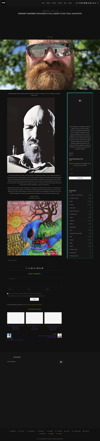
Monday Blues (80, 227)
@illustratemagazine (11, 361)
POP (80, 236)
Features (48, 3)
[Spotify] (90, 3)
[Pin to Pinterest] (31, 268)
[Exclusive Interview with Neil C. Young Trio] (34, 318)
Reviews (60, 3)
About (65, 3)
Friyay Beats (80, 207)
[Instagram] (79, 3)
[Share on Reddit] (34, 268)
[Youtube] (84, 3)
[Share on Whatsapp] (36, 268)
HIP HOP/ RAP (80, 214)
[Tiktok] (95, 3)
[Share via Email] (42, 268)
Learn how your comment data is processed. (32, 304)
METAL (80, 223)
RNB (80, 243)
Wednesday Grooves (80, 255)
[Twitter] (77, 3)
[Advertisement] (50, 25)
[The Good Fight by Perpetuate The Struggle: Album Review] (15, 318)
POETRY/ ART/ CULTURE (80, 233)
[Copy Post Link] (39, 268)
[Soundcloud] (88, 3)
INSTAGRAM (32, 198)
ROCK (80, 246)
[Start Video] (80, 100)
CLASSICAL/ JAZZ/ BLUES (80, 195)
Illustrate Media (60, 438)
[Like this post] (26, 268)
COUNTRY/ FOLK (80, 198)
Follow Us (71, 155)
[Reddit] (93, 3)
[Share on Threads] (40, 268)
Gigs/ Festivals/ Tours (80, 211)
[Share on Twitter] (29, 268)
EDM (80, 201)
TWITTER (38, 198)
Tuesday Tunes (80, 252)
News (43, 3)
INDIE (80, 217)
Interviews (54, 3)
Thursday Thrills (80, 249)
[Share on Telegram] (37, 268)
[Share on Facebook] (28, 268)
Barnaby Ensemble (12, 260)
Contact (70, 3)
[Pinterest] (81, 3)
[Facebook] (76, 3)
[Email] (86, 3)
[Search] (98, 3)
